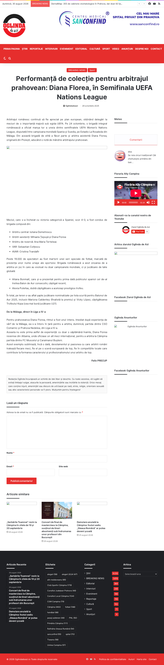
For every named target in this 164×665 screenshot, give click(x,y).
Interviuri (51, 48)
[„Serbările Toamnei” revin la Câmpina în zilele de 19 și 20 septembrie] (22, 510)
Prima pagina (12, 48)
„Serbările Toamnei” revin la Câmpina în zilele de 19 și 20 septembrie (22, 525)
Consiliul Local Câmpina (60, 596)
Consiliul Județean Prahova (61, 590)
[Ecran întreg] (153, 202)
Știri (25, 48)
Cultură (95, 48)
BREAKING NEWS (76, 70)
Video (115, 48)
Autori (131, 659)
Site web (63, 466)
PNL (73, 618)
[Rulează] (118, 202)
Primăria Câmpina (57, 623)
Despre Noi (141, 48)
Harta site (142, 659)
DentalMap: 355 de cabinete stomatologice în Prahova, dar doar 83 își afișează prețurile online (98, 3)
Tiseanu (52, 639)
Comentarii (136, 139)
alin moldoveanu (56, 580)
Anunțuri (127, 48)
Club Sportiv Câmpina (59, 585)
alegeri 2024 (69, 574)
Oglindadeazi (72, 106)
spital (70, 634)
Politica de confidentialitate (112, 659)
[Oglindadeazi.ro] (14, 26)
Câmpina (54, 607)
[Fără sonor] (148, 202)
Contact (156, 48)
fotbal (70, 607)
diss (130, 151)
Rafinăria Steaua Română (60, 629)
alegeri (52, 574)
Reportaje (36, 48)
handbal (52, 612)
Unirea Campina (56, 645)
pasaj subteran (56, 618)
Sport (106, 48)
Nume (10, 453)
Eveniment (66, 48)
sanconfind (54, 634)
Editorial (81, 48)
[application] (135, 193)
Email (10, 466)
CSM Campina (55, 601)
